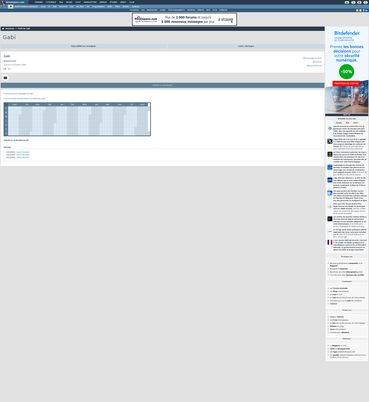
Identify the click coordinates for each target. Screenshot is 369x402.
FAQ (61, 2)
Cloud (43, 7)
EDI (88, 7)
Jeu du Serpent (22, 152)
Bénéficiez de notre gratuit (346, 272)
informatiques (338, 329)
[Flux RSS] (357, 10)
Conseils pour (339, 333)
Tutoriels (51, 2)
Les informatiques (339, 291)
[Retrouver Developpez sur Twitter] (360, 10)
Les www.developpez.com (342, 352)
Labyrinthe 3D (22, 157)
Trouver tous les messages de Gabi (18, 94)
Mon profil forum (314, 66)
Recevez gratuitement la (344, 263)
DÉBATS (200, 10)
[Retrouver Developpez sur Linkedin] (366, 10)
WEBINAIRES (152, 10)
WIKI (208, 10)
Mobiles (126, 7)
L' (333, 304)
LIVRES (163, 10)
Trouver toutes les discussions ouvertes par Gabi (24, 99)
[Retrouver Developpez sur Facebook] (363, 10)
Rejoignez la (339, 269)
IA (49, 7)
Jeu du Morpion (23, 155)
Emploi (103, 2)
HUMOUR (223, 10)
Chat (78, 2)
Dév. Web (80, 7)
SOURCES (191, 10)
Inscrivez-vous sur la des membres (346, 301)
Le (333, 295)
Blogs (69, 2)
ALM (55, 7)
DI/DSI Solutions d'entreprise (26, 7)
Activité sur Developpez (163, 85)
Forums (38, 2)
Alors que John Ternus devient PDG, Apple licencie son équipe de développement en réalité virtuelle (349, 208)
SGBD (109, 7)
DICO (215, 10)
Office (117, 7)
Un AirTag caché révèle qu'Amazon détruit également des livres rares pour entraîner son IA (349, 233)
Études (113, 2)
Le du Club (338, 346)
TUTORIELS (134, 10)
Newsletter (90, 2)
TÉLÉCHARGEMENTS (176, 10)
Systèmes (136, 7)
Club (131, 2)
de (340, 349)
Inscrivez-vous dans (347, 275)
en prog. (337, 326)
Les (339, 288)
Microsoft (63, 7)
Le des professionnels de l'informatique (347, 298)
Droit (123, 2)
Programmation (98, 7)
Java (71, 7)
